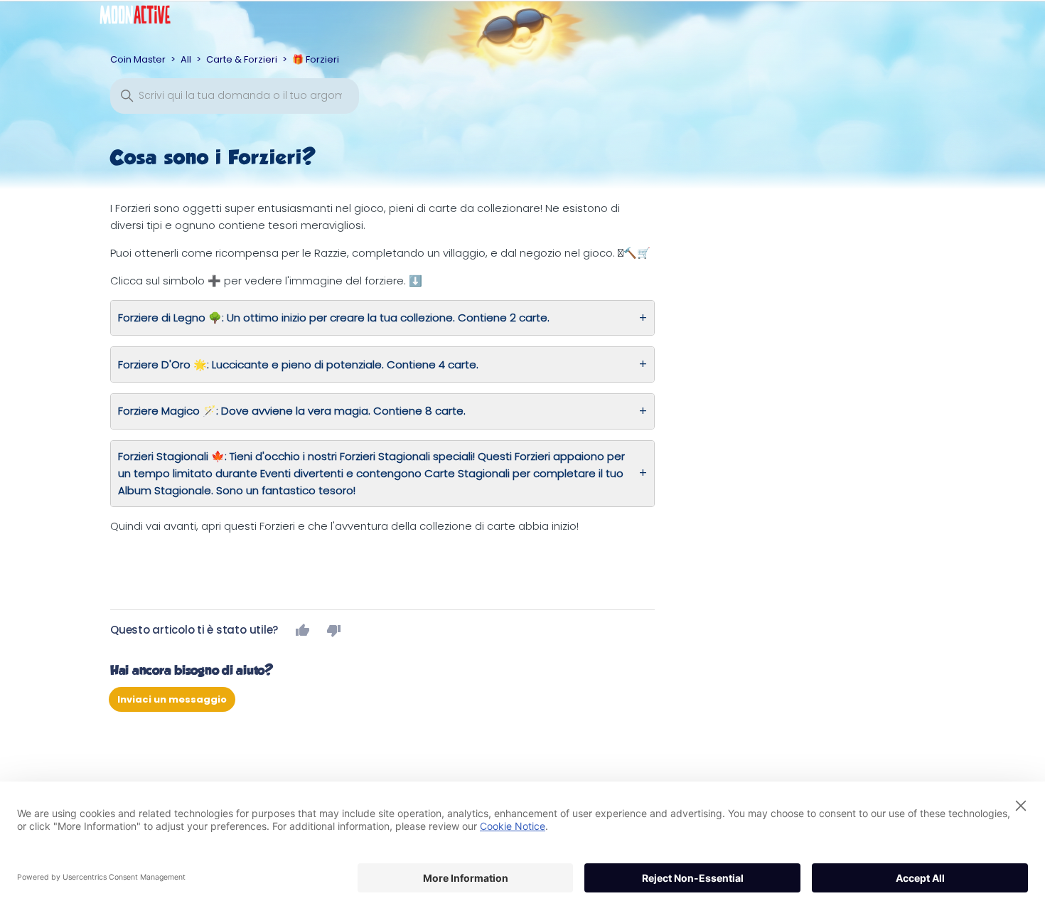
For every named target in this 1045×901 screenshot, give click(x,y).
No (334, 630)
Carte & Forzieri (241, 59)
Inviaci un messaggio (172, 699)
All (186, 59)
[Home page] (145, 18)
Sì (303, 630)
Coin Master (138, 59)
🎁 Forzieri (315, 59)
